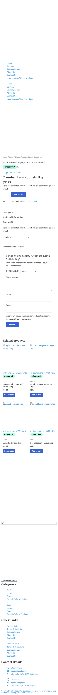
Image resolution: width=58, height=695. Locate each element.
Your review (13, 277)
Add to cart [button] (9, 394)
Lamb (11, 157)
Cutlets (12, 172)
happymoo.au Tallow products (20, 78)
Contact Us (11, 75)
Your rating (12, 270)
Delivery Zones (13, 69)
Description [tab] (8, 212)
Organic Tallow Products (17, 599)
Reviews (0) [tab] (8, 222)
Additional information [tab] (13, 217)
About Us (11, 72)
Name (9, 294)
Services (10, 66)
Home (9, 63)
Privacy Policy (13, 626)
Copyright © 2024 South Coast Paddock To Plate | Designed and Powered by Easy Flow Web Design (28, 692)
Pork (9, 596)
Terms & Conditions (15, 629)
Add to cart (18, 194)
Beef (9, 590)
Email (9, 305)
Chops (17, 157)
